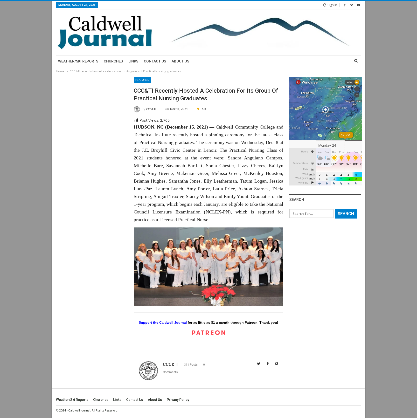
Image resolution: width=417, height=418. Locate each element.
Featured (142, 80)
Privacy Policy (178, 400)
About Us (180, 61)
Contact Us (155, 61)
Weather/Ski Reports (78, 61)
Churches (113, 61)
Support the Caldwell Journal (163, 322)
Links (133, 61)
